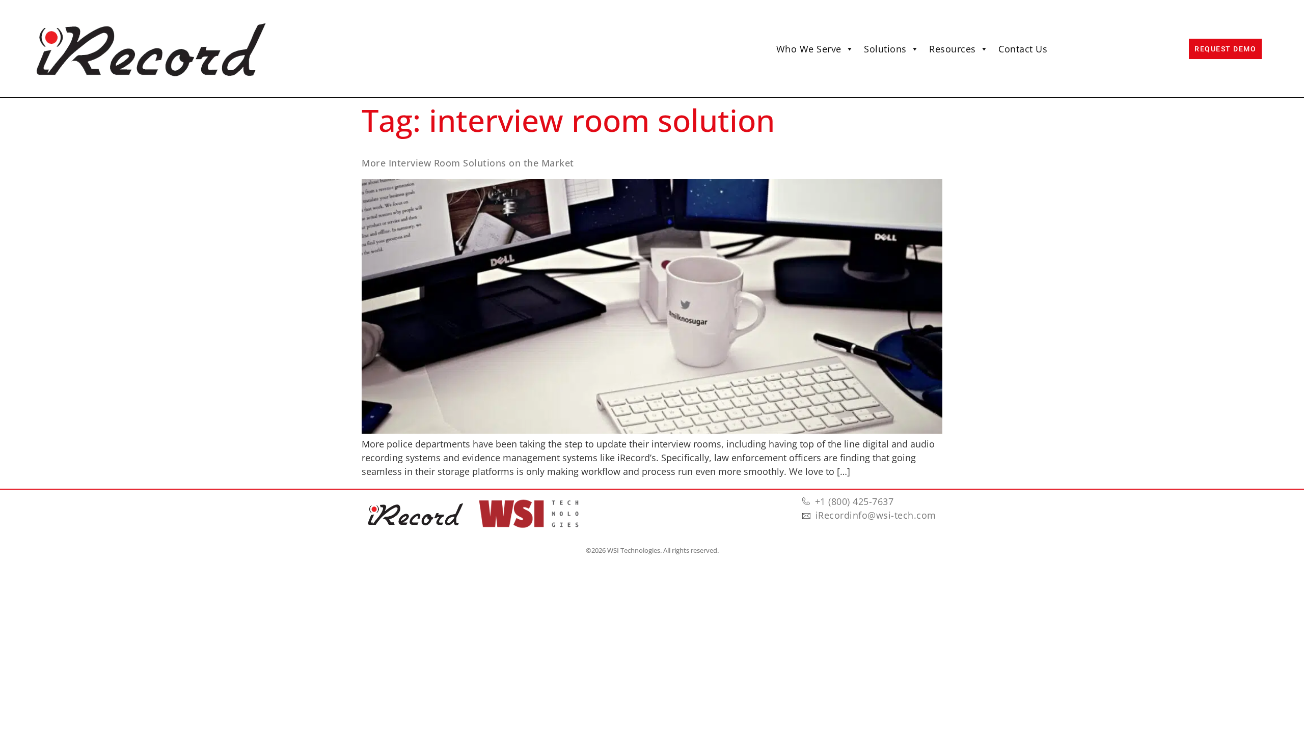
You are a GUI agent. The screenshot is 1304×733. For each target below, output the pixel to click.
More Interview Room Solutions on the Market (468, 163)
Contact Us (1022, 49)
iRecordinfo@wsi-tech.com (876, 515)
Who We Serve (808, 49)
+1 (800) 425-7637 (854, 501)
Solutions (885, 49)
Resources (952, 49)
